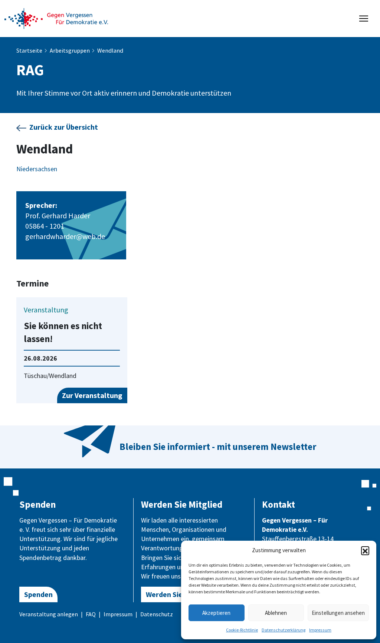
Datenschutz (156, 614)
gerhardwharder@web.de (65, 236)
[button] (365, 550)
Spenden (38, 594)
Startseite (29, 50)
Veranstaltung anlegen (48, 614)
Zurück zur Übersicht (63, 127)
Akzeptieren (216, 612)
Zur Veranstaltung (92, 395)
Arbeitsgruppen (70, 50)
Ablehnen (276, 612)
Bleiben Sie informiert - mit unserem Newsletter (217, 447)
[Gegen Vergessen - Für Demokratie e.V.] (56, 17)
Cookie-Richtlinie (242, 630)
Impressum (320, 630)
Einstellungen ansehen (338, 612)
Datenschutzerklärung (283, 630)
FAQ (91, 614)
